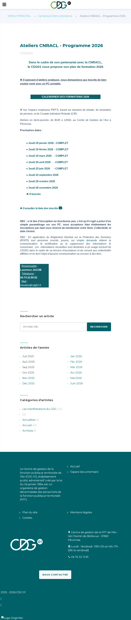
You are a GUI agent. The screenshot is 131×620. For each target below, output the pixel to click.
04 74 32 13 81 (80, 556)
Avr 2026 (76, 372)
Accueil (29, 425)
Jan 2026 (76, 356)
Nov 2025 (28, 378)
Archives (29, 430)
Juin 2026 (76, 383)
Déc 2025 (28, 383)
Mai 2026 (76, 378)
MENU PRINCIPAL (19, 16)
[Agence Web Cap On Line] (0, 617)
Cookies (27, 517)
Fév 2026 (76, 361)
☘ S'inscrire (33, 194)
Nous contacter (55, 574)
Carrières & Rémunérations (55, 16)
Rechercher (99, 326)
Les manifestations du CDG (42, 409)
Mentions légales (81, 512)
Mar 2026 (76, 367)
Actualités (30, 419)
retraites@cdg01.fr (30, 285)
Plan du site (30, 512)
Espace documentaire (84, 471)
